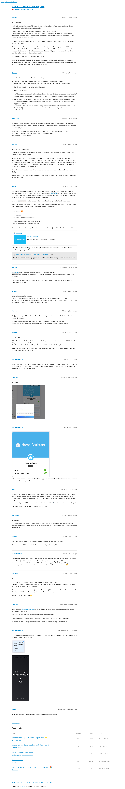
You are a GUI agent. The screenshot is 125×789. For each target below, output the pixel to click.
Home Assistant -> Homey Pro (28, 6)
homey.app (19, 233)
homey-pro (14, 11)
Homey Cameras (17, 760)
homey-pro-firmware (27, 755)
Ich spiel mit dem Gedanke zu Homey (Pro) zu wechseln (30, 745)
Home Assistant (32, 236)
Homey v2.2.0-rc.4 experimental (22, 752)
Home (13, 782)
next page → (15, 723)
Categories (20, 782)
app (20, 740)
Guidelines (28, 782)
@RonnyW (54, 193)
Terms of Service (38, 782)
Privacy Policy (49, 782)
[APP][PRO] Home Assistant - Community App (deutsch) (33, 254)
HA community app (28, 609)
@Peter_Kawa (22, 201)
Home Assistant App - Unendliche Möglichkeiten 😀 (29, 738)
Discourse (22, 786)
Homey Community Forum (9, 2)
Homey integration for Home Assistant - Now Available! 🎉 (32, 767)
